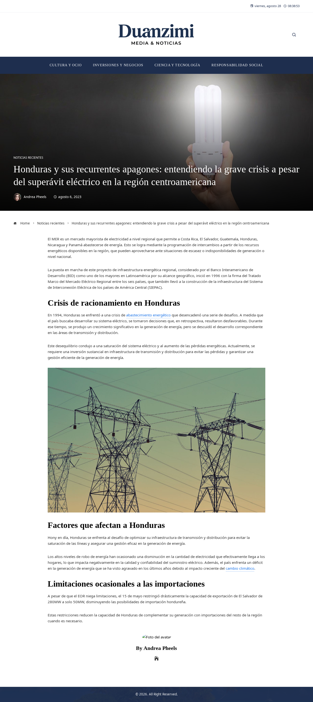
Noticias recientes (28, 157)
